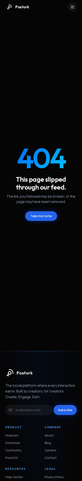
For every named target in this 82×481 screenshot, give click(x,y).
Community (13, 450)
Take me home (41, 216)
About (49, 435)
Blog (48, 443)
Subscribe (65, 410)
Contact (51, 458)
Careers (50, 450)
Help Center (14, 477)
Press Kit (11, 458)
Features (11, 435)
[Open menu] (72, 7)
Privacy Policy (54, 477)
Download (12, 443)
